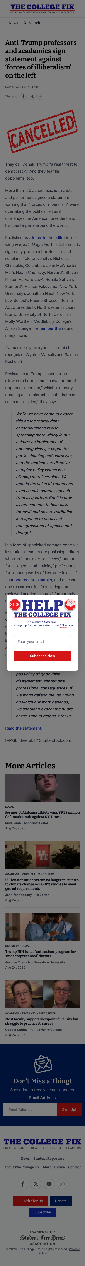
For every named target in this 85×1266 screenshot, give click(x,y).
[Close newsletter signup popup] (71, 603)
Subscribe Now (42, 656)
